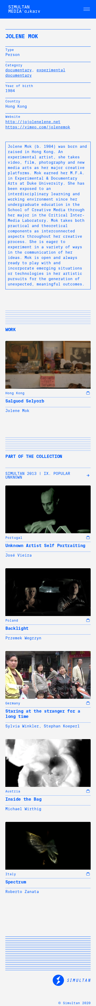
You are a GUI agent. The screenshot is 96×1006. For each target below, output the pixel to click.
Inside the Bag (23, 799)
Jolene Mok (17, 410)
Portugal (13, 538)
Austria (12, 791)
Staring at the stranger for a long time (42, 713)
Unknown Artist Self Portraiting (45, 545)
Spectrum (15, 882)
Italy (10, 874)
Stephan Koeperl (62, 726)
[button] (86, 9)
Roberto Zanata (22, 891)
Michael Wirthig (23, 808)
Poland (11, 620)
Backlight (17, 628)
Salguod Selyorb (24, 401)
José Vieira (18, 555)
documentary (18, 70)
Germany (12, 703)
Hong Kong (15, 393)
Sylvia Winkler (22, 726)
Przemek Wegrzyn (23, 638)
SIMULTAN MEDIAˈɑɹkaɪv (24, 9)
